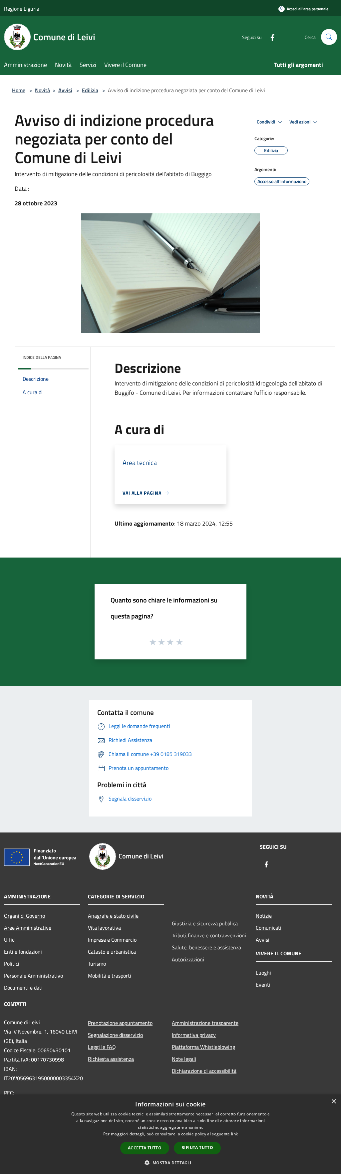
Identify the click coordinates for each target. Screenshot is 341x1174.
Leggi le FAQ (102, 1047)
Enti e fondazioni (23, 952)
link (234, 1134)
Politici (11, 964)
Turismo (97, 964)
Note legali (184, 1059)
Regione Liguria (21, 9)
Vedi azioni (300, 121)
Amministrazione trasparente (205, 1023)
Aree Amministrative (27, 928)
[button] (170, 1162)
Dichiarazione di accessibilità (204, 1071)
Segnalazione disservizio (115, 1035)
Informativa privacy (194, 1035)
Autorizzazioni (188, 959)
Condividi (266, 121)
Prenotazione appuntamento (120, 1023)
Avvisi (65, 90)
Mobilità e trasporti (109, 976)
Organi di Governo (24, 916)
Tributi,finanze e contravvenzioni (209, 935)
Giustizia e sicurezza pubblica (205, 923)
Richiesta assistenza (111, 1059)
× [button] (333, 1101)
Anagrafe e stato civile (113, 916)
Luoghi (263, 973)
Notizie (264, 916)
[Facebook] (269, 36)
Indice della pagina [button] (42, 357)
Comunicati (268, 928)
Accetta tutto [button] (145, 1148)
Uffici (10, 940)
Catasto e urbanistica (112, 952)
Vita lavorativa (104, 928)
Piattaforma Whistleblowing (203, 1047)
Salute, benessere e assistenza (206, 947)
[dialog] (170, 1134)
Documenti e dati (23, 988)
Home (18, 90)
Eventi (263, 985)
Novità (42, 90)
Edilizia (90, 90)
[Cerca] (329, 37)
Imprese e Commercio (112, 940)
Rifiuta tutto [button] (197, 1147)
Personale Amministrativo (33, 976)
